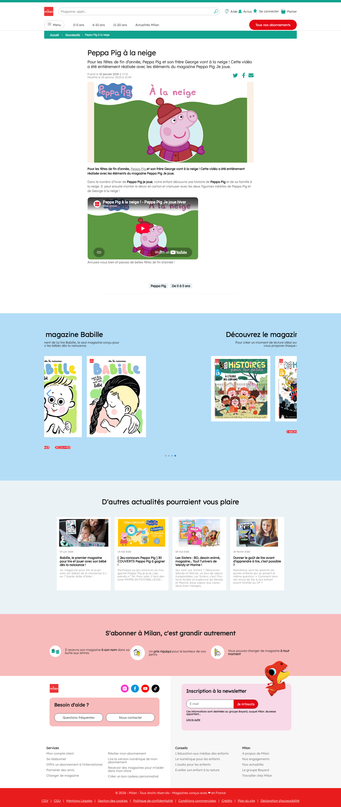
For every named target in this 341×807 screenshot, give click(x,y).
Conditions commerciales (197, 801)
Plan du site (246, 801)
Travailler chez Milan (257, 775)
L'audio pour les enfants (193, 764)
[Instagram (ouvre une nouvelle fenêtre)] (125, 691)
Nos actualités (253, 764)
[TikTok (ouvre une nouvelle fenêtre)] (155, 691)
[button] (49, 394)
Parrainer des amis (60, 770)
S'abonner (160, 431)
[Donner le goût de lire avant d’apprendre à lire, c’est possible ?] (257, 533)
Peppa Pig (139, 169)
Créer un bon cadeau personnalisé (133, 776)
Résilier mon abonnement (127, 753)
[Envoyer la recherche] (216, 11)
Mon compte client (60, 753)
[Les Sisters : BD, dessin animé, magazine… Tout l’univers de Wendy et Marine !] (199, 533)
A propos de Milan (255, 753)
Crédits (227, 801)
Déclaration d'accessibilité (279, 801)
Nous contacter (130, 717)
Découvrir (181, 431)
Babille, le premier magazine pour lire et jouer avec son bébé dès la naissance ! (83, 561)
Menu (57, 25)
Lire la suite (193, 719)
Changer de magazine (62, 775)
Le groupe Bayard (255, 770)
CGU (57, 801)
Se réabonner (56, 758)
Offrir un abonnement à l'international (74, 764)
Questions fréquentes (79, 717)
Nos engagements (256, 758)
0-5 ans (78, 25)
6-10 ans (99, 25)
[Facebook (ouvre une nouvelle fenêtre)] (135, 691)
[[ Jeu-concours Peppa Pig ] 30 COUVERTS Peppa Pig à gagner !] (142, 533)
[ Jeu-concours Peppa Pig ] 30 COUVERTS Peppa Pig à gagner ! (141, 561)
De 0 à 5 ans (181, 286)
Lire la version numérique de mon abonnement (132, 760)
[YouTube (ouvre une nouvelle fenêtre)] (145, 691)
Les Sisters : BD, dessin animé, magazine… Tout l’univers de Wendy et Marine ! (197, 561)
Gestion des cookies (113, 801)
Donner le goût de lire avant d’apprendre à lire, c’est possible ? (257, 561)
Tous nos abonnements (273, 25)
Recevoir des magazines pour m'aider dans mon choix (136, 769)
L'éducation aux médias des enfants (202, 753)
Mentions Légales (79, 801)
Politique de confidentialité (153, 801)
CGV (45, 801)
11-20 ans (120, 25)
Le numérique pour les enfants (197, 758)
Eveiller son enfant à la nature (197, 770)
